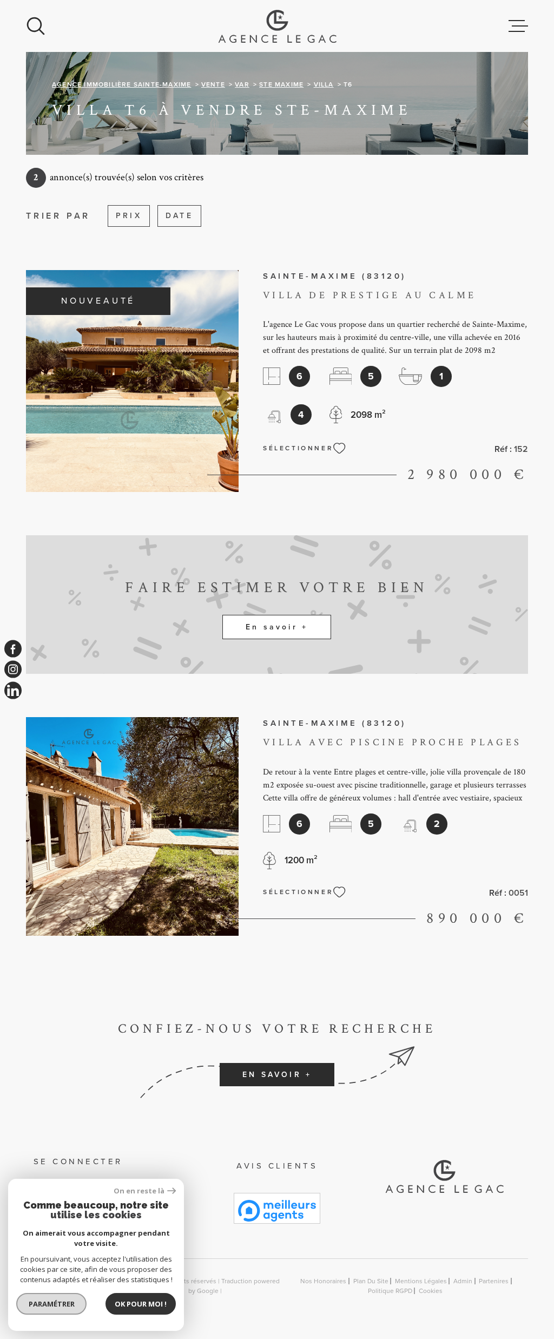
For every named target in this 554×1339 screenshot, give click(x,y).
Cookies (431, 1291)
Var (242, 84)
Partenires (494, 1281)
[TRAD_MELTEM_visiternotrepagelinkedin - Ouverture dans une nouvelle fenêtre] (13, 690)
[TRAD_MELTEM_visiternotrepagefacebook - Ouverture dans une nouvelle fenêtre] (13, 649)
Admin (462, 1281)
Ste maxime (281, 84)
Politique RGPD (390, 1291)
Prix (129, 215)
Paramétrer (52, 1304)
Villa (324, 84)
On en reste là (139, 1191)
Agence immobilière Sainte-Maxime (121, 84)
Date (179, 215)
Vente (213, 84)
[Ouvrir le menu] (518, 26)
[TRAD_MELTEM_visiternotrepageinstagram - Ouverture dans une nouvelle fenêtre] (13, 669)
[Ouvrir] (35, 26)
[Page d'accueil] (277, 26)
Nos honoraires (323, 1281)
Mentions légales (421, 1281)
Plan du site (370, 1281)
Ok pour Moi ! (141, 1304)
